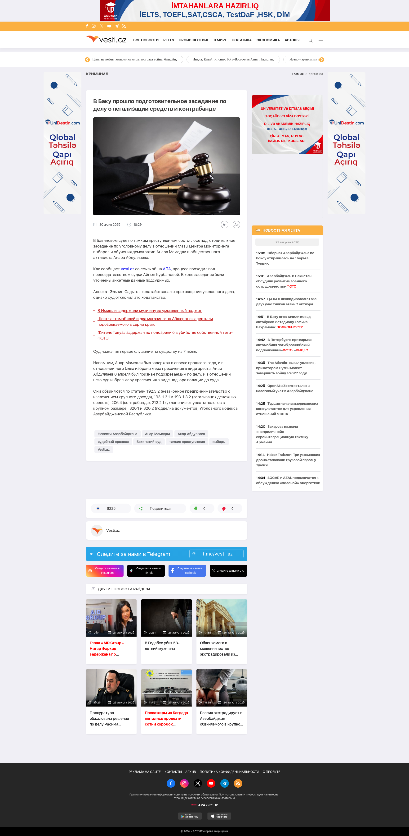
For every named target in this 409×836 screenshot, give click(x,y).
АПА (167, 268)
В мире (220, 40)
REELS (168, 40)
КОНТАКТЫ (173, 772)
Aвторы (292, 40)
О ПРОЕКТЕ (271, 772)
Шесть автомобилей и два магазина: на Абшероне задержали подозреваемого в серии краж (155, 321)
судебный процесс (113, 442)
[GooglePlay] (190, 816)
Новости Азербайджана (117, 434)
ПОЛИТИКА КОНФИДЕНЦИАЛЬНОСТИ (229, 772)
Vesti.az (127, 268)
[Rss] (124, 26)
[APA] (204, 805)
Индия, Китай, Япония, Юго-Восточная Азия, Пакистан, (233, 59)
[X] (198, 784)
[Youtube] (109, 26)
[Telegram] (117, 26)
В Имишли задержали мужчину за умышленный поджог (150, 310)
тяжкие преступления (187, 442)
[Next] (322, 60)
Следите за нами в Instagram (107, 570)
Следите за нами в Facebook (190, 570)
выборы (219, 442)
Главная (297, 74)
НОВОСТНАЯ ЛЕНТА (281, 230)
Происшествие (194, 40)
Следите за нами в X (230, 570)
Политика (242, 40)
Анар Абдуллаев (191, 434)
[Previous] (87, 60)
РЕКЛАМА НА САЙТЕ (145, 772)
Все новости (146, 40)
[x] (101, 26)
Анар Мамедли (157, 434)
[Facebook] (87, 26)
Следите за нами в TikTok (148, 570)
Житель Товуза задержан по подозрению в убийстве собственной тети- (165, 335)
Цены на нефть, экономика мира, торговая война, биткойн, (134, 59)
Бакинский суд (149, 442)
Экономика (268, 40)
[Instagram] (94, 26)
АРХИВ (190, 772)
